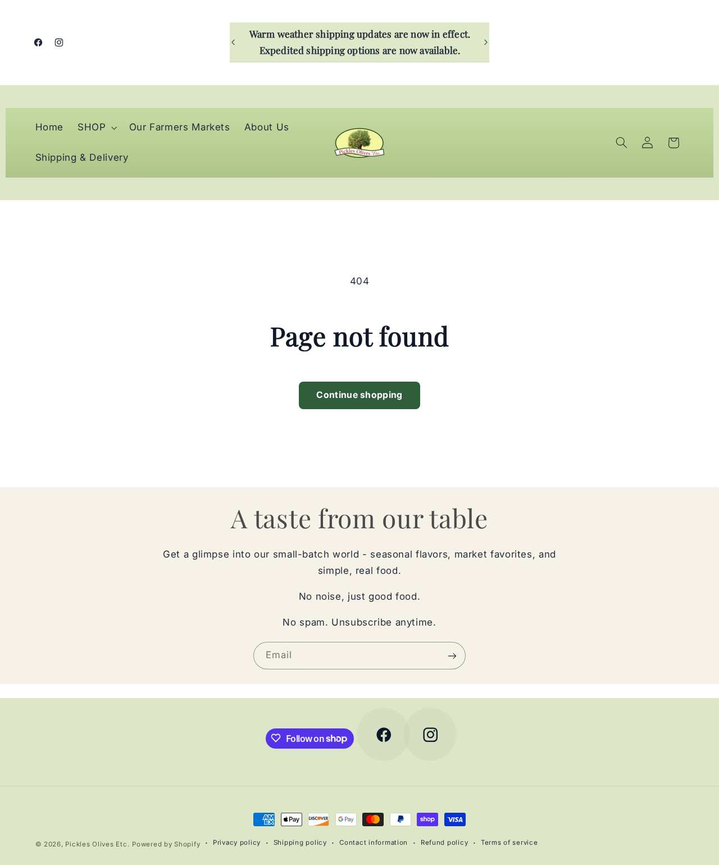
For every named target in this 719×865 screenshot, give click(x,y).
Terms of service (509, 843)
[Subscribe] (452, 655)
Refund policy (444, 843)
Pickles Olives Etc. (97, 844)
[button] (96, 127)
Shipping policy (300, 843)
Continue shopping (359, 395)
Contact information (373, 843)
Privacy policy (237, 843)
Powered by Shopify (166, 844)
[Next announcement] (486, 42)
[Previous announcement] (233, 42)
